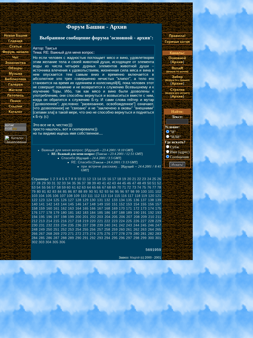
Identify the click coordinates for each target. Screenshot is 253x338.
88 (80, 191)
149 (100, 204)
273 (85, 234)
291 (85, 238)
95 (117, 191)
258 (107, 229)
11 (84, 179)
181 (71, 213)
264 (151, 229)
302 (35, 242)
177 (42, 213)
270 (64, 234)
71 (124, 187)
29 (44, 183)
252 (64, 229)
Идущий (92, 150)
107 (63, 196)
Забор (177, 78)
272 (78, 234)
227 (144, 221)
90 (91, 191)
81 (44, 191)
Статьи (15, 46)
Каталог (15, 112)
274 (93, 234)
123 (42, 200)
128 (78, 200)
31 (54, 183)
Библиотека (15, 79)
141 (42, 204)
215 (56, 221)
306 (62, 242)
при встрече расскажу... (100, 166)
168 (107, 208)
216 (64, 221)
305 (55, 242)
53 (34, 187)
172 (136, 208)
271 (71, 234)
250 (49, 229)
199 (71, 217)
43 (114, 183)
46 (129, 183)
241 (115, 225)
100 (144, 191)
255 (85, 229)
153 (129, 204)
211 (158, 217)
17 (114, 179)
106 (56, 196)
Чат (15, 57)
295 (115, 238)
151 (115, 204)
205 (115, 217)
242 (122, 225)
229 (158, 221)
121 (158, 196)
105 (49, 196)
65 (94, 187)
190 (136, 213)
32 (59, 183)
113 (103, 196)
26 (159, 179)
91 (96, 191)
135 (129, 200)
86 (70, 191)
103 (35, 196)
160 (49, 208)
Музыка (15, 73)
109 (77, 196)
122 (35, 200)
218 (78, 221)
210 (151, 217)
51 (154, 183)
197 (56, 217)
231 (42, 225)
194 (35, 217)
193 (158, 213)
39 (94, 183)
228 (151, 221)
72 (129, 187)
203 (100, 217)
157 (158, 204)
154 (136, 204)
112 (97, 196)
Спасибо (68, 158)
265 (158, 229)
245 (144, 225)
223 (115, 221)
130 (93, 200)
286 (49, 238)
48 (139, 183)
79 (34, 191)
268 (49, 234)
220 (93, 221)
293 (100, 238)
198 (64, 217)
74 (139, 187)
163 (71, 208)
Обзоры (15, 68)
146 (78, 204)
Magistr (135, 257)
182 (78, 213)
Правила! (177, 36)
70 (119, 187)
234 (64, 225)
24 (149, 179)
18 (119, 179)
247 (158, 225)
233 (56, 225)
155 (144, 204)
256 (93, 229)
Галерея (15, 84)
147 (85, 204)
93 (106, 191)
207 (129, 217)
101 (151, 191)
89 (85, 191)
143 (56, 204)
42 (109, 183)
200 (78, 217)
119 (144, 196)
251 (56, 229)
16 (109, 179)
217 (71, 221)
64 (89, 187)
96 (122, 191)
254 (78, 229)
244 (136, 225)
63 (84, 187)
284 (35, 238)
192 (151, 213)
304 (48, 242)
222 (107, 221)
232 (49, 225)
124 (49, 200)
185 (100, 213)
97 (127, 191)
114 (110, 196)
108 (70, 196)
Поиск (15, 101)
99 (138, 191)
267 (42, 234)
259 (115, 229)
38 (89, 183)
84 (60, 191)
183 (85, 213)
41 (104, 183)
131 (100, 200)
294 (107, 238)
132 (107, 200)
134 (122, 200)
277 (115, 234)
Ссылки (15, 106)
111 (90, 196)
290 (78, 238)
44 (119, 183)
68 (109, 187)
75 (144, 187)
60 (69, 187)
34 (69, 183)
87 (75, 191)
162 (64, 208)
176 (35, 213)
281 (144, 234)
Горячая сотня (177, 42)
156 (151, 204)
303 (41, 242)
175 (158, 208)
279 (129, 234)
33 (64, 183)
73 (134, 187)
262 (136, 229)
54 (39, 187)
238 (93, 225)
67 (104, 187)
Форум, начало (15, 52)
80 (39, 191)
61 (74, 187)
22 (139, 179)
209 (144, 217)
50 (149, 183)
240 (107, 225)
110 (83, 196)
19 (124, 179)
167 (100, 208)
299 (144, 238)
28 (39, 183)
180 (64, 213)
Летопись (15, 95)
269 (56, 234)
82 (49, 191)
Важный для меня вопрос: (63, 150)
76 (149, 187)
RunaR (177, 69)
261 (129, 229)
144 (64, 204)
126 (64, 200)
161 (56, 208)
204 (107, 217)
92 (101, 191)
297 (129, 238)
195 (42, 217)
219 (85, 221)
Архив (177, 62)
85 (65, 191)
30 (49, 183)
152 (122, 204)
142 (49, 204)
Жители (15, 90)
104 (41, 196)
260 (122, 229)
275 (100, 234)
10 (79, 179)
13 (94, 179)
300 (151, 238)
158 (35, 208)
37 (84, 183)
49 (144, 183)
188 (122, 213)
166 (93, 208)
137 (144, 200)
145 (71, 204)
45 (124, 183)
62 (79, 187)
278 (122, 234)
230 (35, 225)
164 (78, 208)
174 (151, 208)
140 (35, 204)
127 (71, 200)
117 (130, 196)
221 (100, 221)
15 (104, 179)
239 (100, 225)
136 (136, 200)
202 (93, 217)
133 (115, 200)
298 (136, 238)
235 (71, 225)
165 (85, 208)
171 (129, 208)
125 (56, 200)
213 (42, 221)
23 (144, 179)
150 (107, 204)
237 (85, 225)
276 (107, 234)
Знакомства (15, 63)
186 (107, 213)
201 (85, 217)
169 (115, 208)
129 (85, 200)
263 (144, 229)
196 (49, 217)
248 (35, 229)
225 (129, 221)
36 (79, 183)
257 (100, 229)
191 (144, 213)
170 (122, 208)
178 (49, 213)
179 (56, 213)
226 (136, 221)
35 (74, 183)
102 (158, 191)
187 (115, 213)
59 (64, 187)
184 (93, 213)
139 (158, 200)
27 (34, 183)
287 (56, 238)
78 (159, 187)
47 (134, 183)
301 (158, 238)
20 (129, 179)
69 (114, 187)
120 (151, 196)
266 (35, 234)
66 (99, 187)
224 (122, 221)
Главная (15, 41)
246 (151, 225)
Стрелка (177, 91)
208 (137, 217)
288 (64, 238)
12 (89, 179)
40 (99, 183)
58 (59, 187)
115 (117, 196)
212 (35, 221)
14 (99, 179)
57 (54, 187)
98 (132, 191)
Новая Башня (15, 35)
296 (122, 238)
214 (49, 221)
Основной (177, 58)
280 (136, 234)
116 (124, 196)
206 (122, 217)
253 (71, 229)
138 (151, 200)
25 (154, 179)
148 (93, 204)
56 (49, 187)
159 (42, 208)
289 (71, 238)
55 (44, 187)
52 (159, 183)
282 (151, 234)
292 (93, 238)
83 (54, 191)
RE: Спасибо (81, 162)
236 (78, 225)
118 (137, 196)
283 (158, 234)
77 (154, 187)
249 (42, 229)
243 (129, 225)
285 (42, 238)
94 (112, 191)
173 (144, 208)
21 (134, 179)
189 (129, 213)
